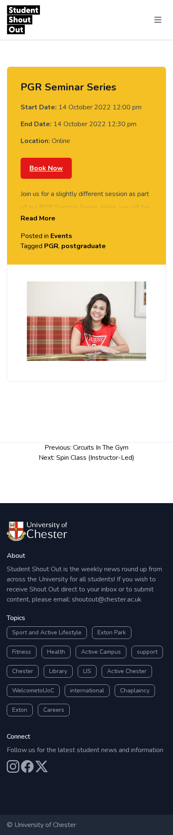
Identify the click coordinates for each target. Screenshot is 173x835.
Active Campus (101, 652)
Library (58, 671)
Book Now (46, 168)
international (87, 691)
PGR (51, 246)
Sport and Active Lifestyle (46, 632)
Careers (53, 710)
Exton (19, 710)
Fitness (21, 652)
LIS (87, 671)
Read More (38, 218)
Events (61, 236)
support (147, 652)
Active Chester (127, 671)
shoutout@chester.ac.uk (107, 599)
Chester (22, 671)
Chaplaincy (134, 691)
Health (56, 652)
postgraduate (83, 246)
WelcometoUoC (33, 691)
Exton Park (111, 632)
